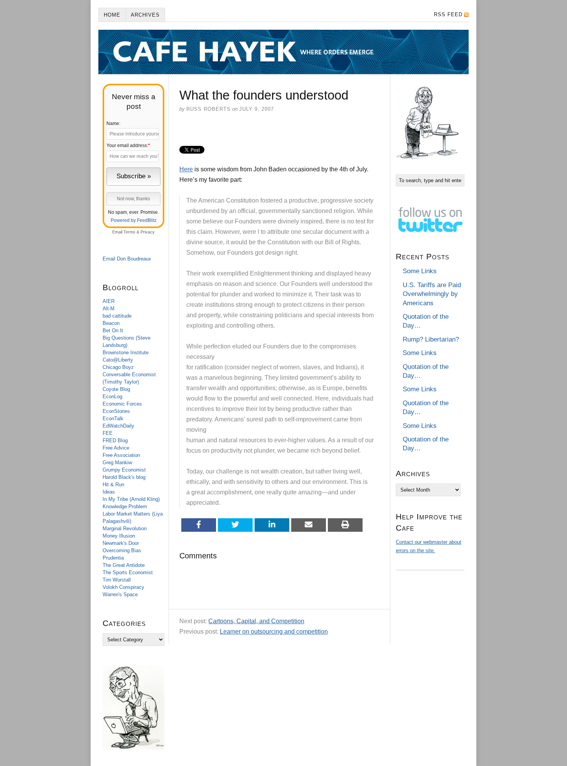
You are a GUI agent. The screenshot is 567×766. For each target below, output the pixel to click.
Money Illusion (119, 536)
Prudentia (113, 558)
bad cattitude (117, 316)
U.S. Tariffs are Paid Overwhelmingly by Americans (432, 294)
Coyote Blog (116, 389)
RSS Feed (448, 14)
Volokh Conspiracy (123, 587)
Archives (145, 15)
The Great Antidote (124, 565)
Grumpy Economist (124, 470)
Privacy (147, 232)
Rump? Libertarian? (431, 339)
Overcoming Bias (122, 550)
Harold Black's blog (124, 477)
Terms (129, 232)
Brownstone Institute (125, 352)
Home (112, 15)
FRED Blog (115, 440)
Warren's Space (120, 594)
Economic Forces (122, 404)
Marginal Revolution (125, 528)
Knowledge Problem (125, 506)
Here (186, 169)
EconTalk (113, 418)
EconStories (116, 411)
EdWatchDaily (118, 426)
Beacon (111, 323)
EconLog (112, 396)
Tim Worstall (117, 580)
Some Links (420, 271)
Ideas (109, 492)
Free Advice (116, 448)
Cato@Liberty (118, 360)
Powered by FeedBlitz (134, 220)
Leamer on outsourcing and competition (274, 631)
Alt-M (109, 308)
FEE (108, 433)
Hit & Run (113, 484)
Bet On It (113, 330)
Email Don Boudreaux (127, 259)
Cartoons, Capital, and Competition (256, 621)
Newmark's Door (121, 543)
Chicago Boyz (118, 367)
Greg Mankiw (117, 462)
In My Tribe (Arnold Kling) (131, 499)
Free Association (121, 455)
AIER (109, 301)
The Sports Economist (128, 572)
